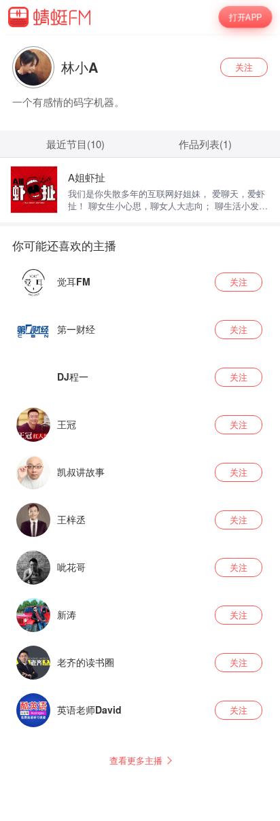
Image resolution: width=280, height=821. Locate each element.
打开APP (245, 17)
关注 (244, 66)
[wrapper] (140, 410)
